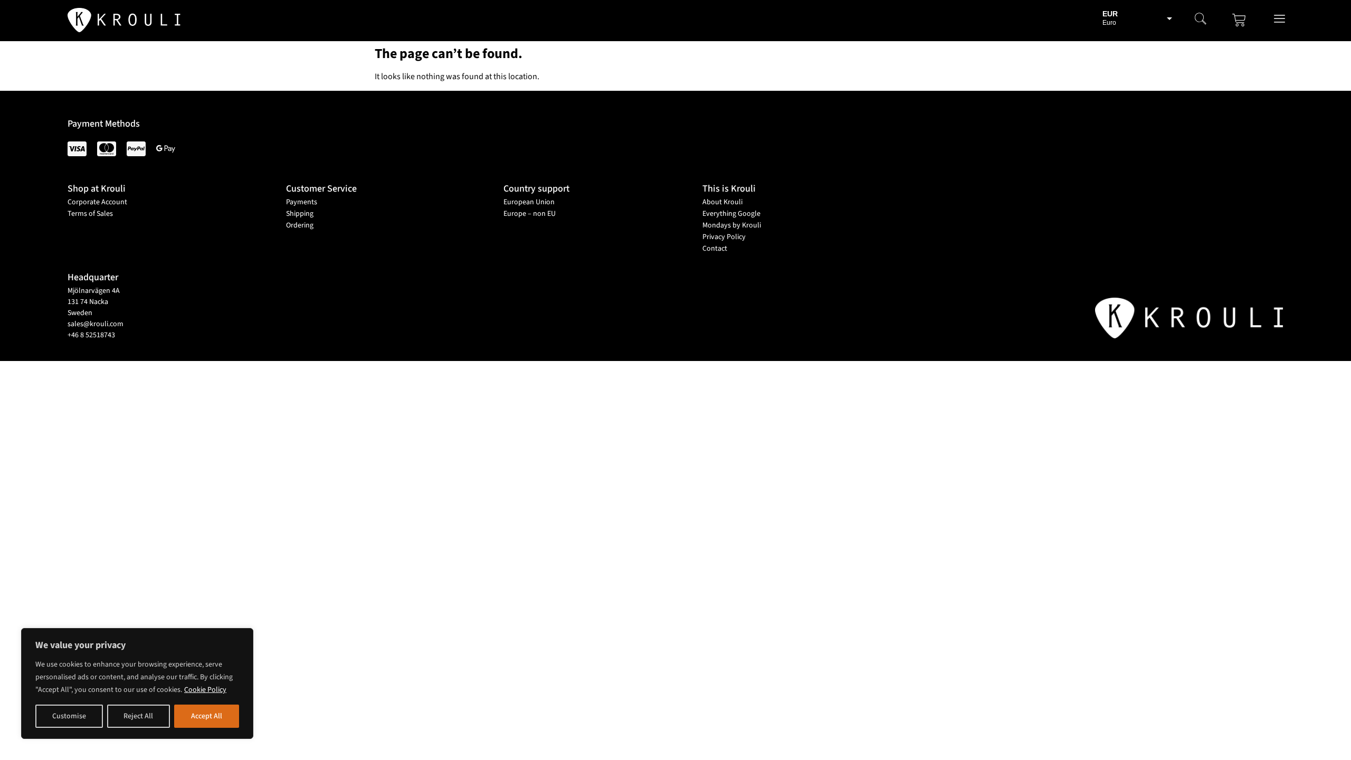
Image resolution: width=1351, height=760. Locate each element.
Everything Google (731, 213)
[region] (137, 683)
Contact (714, 248)
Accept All (206, 716)
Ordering (299, 225)
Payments (301, 202)
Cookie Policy (205, 690)
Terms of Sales (90, 213)
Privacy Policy (724, 237)
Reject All (138, 716)
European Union (529, 202)
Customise (69, 716)
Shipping (299, 213)
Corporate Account (97, 202)
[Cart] (1239, 20)
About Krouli (722, 202)
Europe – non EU (529, 213)
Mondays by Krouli (731, 225)
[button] (1200, 20)
